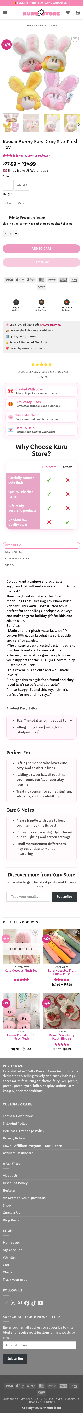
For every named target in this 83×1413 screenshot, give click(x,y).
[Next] (73, 72)
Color (6, 176)
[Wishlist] (68, 12)
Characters (42, 25)
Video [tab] (9, 565)
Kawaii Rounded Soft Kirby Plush (21, 1037)
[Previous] (9, 72)
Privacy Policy (14, 1138)
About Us (10, 1175)
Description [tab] (14, 545)
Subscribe (64, 896)
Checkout (10, 1272)
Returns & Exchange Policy (23, 1131)
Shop (7, 1205)
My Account (12, 1250)
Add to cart (41, 248)
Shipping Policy (15, 1123)
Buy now (41, 262)
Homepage (11, 1242)
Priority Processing (27, 217)
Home (29, 25)
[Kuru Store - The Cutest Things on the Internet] (41, 12)
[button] (5, 12)
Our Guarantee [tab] (17, 558)
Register (9, 1190)
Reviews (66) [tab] (14, 552)
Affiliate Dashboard (18, 1153)
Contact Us (11, 1213)
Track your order (16, 1279)
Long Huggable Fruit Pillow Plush (62, 972)
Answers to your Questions (24, 1198)
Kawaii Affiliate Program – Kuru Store (32, 1146)
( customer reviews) (34, 155)
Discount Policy (15, 1183)
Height (7, 194)
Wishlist (9, 1257)
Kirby (54, 25)
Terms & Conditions (18, 1116)
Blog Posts (11, 1220)
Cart (6, 1265)
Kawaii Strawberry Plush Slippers (61, 1037)
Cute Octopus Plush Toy (21, 970)
